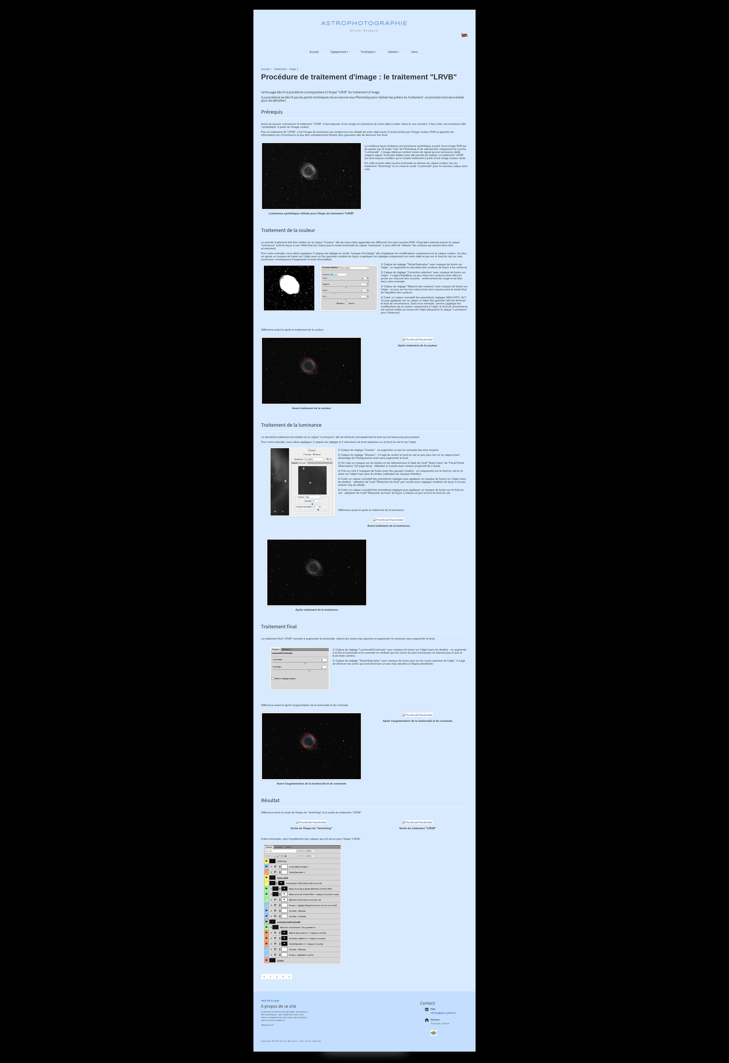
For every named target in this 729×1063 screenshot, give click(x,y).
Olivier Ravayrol (364, 30)
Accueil (314, 52)
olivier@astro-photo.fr (443, 1012)
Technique (367, 52)
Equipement (338, 52)
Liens (414, 52)
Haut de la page (270, 1000)
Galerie (392, 52)
